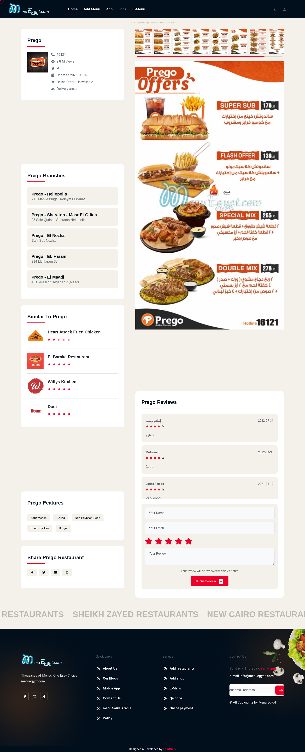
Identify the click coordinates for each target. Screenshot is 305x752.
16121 (61, 55)
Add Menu (92, 9)
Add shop (177, 678)
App (109, 9)
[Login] (284, 9)
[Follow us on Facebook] (25, 696)
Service (167, 656)
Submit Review (206, 581)
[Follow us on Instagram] (34, 696)
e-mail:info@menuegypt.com (251, 676)
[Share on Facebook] (32, 572)
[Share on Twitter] (44, 572)
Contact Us (112, 698)
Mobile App (111, 688)
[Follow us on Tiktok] (44, 696)
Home (73, 9)
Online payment (181, 708)
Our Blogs (110, 678)
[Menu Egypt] (28, 9)
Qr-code (176, 698)
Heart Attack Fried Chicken (74, 332)
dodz (53, 406)
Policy (107, 718)
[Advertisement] (72, 135)
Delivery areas (67, 89)
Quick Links (104, 656)
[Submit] (280, 690)
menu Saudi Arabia (117, 708)
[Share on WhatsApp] (67, 572)
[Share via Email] (55, 572)
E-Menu (138, 9)
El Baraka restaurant (68, 357)
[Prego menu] (143, 41)
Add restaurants (182, 668)
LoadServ (169, 749)
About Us (110, 668)
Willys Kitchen (62, 381)
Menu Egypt (267, 702)
